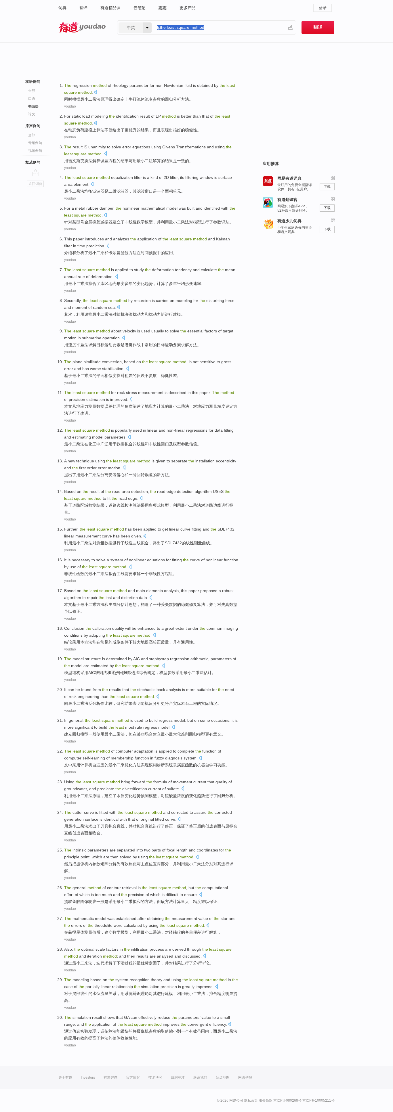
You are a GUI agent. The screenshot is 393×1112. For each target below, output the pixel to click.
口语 (31, 99)
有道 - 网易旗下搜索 (82, 27)
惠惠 (163, 7)
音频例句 (35, 143)
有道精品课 (110, 7)
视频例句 (35, 151)
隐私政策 (251, 1100)
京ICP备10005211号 (318, 1100)
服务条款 (265, 1100)
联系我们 (200, 1077)
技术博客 (155, 1077)
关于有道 (65, 1077)
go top (35, 172)
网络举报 (245, 1077)
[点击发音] (95, 93)
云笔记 (139, 7)
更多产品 (188, 7)
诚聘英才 (178, 1077)
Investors (88, 1077)
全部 (31, 91)
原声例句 (32, 126)
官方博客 (133, 1077)
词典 (62, 7)
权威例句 (32, 162)
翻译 (83, 7)
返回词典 (35, 184)
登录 (322, 7)
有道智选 (110, 1077)
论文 (31, 114)
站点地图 (223, 1077)
